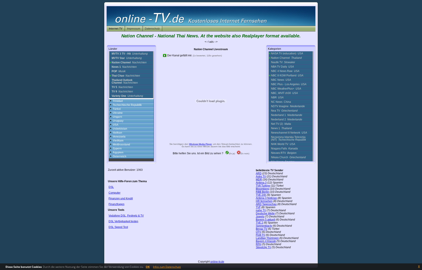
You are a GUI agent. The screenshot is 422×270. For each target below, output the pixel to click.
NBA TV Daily (282, 66)
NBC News (281, 79)
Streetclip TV (263, 247)
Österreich (119, 156)
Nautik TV (283, 62)
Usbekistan (120, 128)
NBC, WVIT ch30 (284, 93)
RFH (258, 244)
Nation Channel (286, 57)
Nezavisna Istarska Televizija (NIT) (288, 138)
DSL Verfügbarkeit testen (123, 221)
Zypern (117, 148)
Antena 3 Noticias (266, 198)
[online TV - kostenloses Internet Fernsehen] (211, 24)
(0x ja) (232, 153)
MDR (259, 179)
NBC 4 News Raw (285, 71)
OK (148, 267)
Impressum (133, 28)
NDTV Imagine (288, 106)
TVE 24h (261, 195)
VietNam (118, 140)
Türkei (117, 108)
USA (115, 124)
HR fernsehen (264, 201)
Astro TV (261, 176)
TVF (258, 207)
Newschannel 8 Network (289, 132)
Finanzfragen (116, 204)
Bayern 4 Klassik (266, 241)
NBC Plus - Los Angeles (288, 84)
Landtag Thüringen (267, 238)
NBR (277, 97)
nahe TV (261, 210)
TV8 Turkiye (263, 185)
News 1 (281, 128)
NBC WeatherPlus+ (286, 88)
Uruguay (118, 120)
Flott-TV (260, 235)
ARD (259, 173)
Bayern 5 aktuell (265, 219)
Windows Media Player (200, 144)
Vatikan (117, 132)
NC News (281, 101)
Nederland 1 (286, 115)
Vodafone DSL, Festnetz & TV (126, 215)
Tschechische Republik (127, 105)
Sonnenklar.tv (264, 225)
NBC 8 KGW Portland (287, 75)
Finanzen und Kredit (121, 198)
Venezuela (119, 136)
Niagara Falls (284, 148)
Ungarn (117, 116)
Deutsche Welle (265, 213)
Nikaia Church (288, 157)
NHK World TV (283, 144)
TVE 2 (259, 222)
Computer (114, 192)
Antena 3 (261, 182)
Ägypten (118, 152)
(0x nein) (244, 153)
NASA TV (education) (287, 53)
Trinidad (118, 101)
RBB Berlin (262, 191)
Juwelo (260, 216)
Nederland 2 (286, 119)
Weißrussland (121, 144)
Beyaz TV (261, 228)
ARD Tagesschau (266, 204)
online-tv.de (217, 261)
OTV (258, 231)
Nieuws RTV (283, 152)
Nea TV (284, 110)
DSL (111, 187)
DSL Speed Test (118, 227)
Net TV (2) (281, 123)
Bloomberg (262, 188)
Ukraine (118, 112)
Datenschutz (152, 28)
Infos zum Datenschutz (167, 267)
